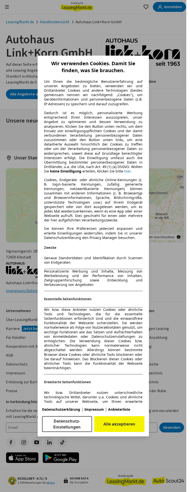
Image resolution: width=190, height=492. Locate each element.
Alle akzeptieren (119, 424)
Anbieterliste (119, 409)
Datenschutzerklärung (61, 409)
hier (127, 171)
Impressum (94, 409)
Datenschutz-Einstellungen (67, 424)
